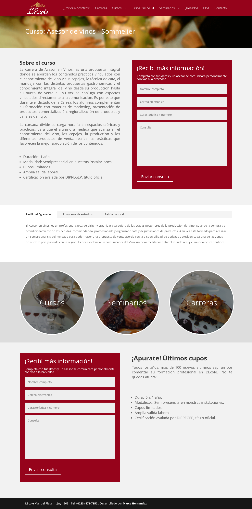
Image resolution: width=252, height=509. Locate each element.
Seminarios (167, 8)
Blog (206, 8)
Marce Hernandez (135, 503)
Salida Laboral (114, 214)
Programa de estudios (78, 214)
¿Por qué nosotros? (76, 8)
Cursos (116, 8)
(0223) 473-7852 (87, 503)
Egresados (191, 8)
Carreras (101, 8)
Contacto (220, 8)
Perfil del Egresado (38, 214)
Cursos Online (140, 8)
